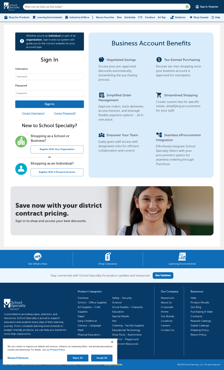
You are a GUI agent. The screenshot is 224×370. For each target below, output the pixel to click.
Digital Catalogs (200, 325)
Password (21, 86)
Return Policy (198, 334)
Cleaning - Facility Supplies (128, 325)
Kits (114, 320)
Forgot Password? (65, 113)
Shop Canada (200, 17)
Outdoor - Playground (125, 339)
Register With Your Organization (57, 149)
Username (21, 69)
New (119, 17)
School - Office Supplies (92, 302)
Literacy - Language (89, 325)
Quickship (129, 17)
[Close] (112, 342)
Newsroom (167, 297)
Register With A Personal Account (57, 172)
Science (117, 302)
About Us (166, 302)
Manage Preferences (18, 358)
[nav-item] (178, 17)
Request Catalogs (201, 320)
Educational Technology (126, 330)
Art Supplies (164, 17)
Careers (165, 325)
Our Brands (167, 316)
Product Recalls (200, 302)
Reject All (78, 358)
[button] (187, 6)
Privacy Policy (57, 350)
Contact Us (167, 330)
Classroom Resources (125, 343)
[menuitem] (17, 17)
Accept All (102, 358)
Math (81, 330)
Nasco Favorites (105, 17)
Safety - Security (122, 297)
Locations (166, 320)
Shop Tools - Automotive (127, 334)
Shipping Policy (200, 330)
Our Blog (196, 307)
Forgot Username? (33, 113)
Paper (81, 316)
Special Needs (120, 316)
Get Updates (163, 275)
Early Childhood (87, 320)
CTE (140, 17)
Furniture (150, 17)
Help (217, 17)
